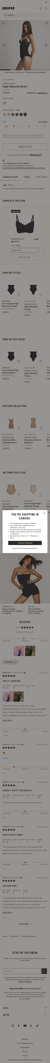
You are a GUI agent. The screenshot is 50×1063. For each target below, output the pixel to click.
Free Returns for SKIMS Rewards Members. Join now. (22, 527)
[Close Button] (44, 513)
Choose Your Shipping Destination (25, 548)
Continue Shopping (25, 543)
